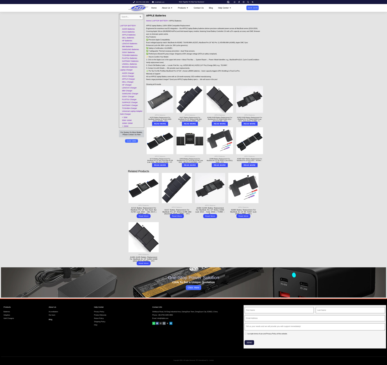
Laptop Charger (126, 70)
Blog (50, 319)
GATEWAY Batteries (130, 61)
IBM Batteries (127, 47)
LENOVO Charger (129, 88)
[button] (228, 2)
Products (7, 307)
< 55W (124, 117)
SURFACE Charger (130, 102)
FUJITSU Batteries (129, 58)
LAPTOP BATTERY (128, 26)
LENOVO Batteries (129, 44)
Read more (160, 124)
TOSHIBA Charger (129, 108)
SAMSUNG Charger (130, 94)
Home (148, 21)
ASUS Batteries (128, 32)
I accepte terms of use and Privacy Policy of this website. (267, 334)
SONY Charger (128, 97)
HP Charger (127, 85)
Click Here (193, 287)
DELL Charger (128, 82)
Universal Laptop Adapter (132, 111)
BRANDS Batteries (129, 67)
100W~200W (127, 123)
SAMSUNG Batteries (130, 49)
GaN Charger (125, 114)
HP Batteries (127, 41)
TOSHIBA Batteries (130, 55)
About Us (52, 307)
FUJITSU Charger (129, 99)
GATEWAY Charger (130, 105)
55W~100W (127, 120)
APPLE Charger (128, 79)
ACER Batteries (128, 29)
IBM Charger (127, 91)
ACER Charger (128, 73)
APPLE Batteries (129, 35)
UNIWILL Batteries (129, 64)
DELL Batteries (128, 38)
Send (249, 342)
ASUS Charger (128, 76)
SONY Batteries (128, 52)
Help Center (99, 307)
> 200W (125, 126)
